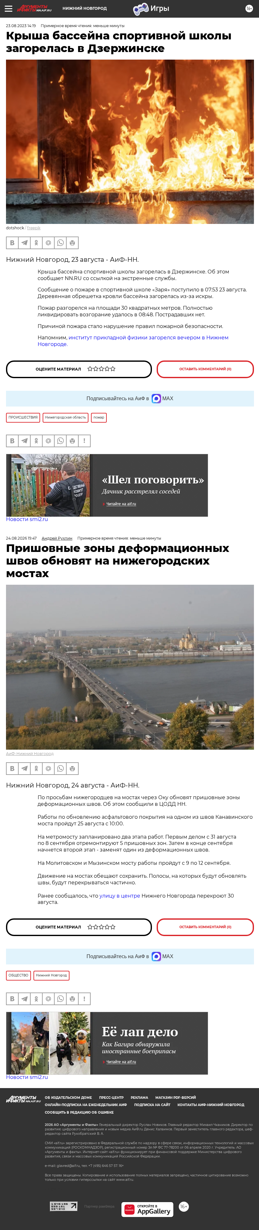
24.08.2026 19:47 (21, 538)
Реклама (139, 1098)
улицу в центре (119, 896)
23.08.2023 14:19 (21, 25)
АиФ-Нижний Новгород (30, 753)
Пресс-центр (111, 1098)
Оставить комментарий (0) (205, 369)
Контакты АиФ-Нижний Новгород (211, 1105)
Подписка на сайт (152, 1105)
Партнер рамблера (99, 1206)
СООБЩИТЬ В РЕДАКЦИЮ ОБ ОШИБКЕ (79, 1112)
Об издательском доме (68, 1098)
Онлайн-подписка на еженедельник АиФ (86, 1105)
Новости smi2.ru (27, 519)
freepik (33, 228)
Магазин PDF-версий (175, 1098)
